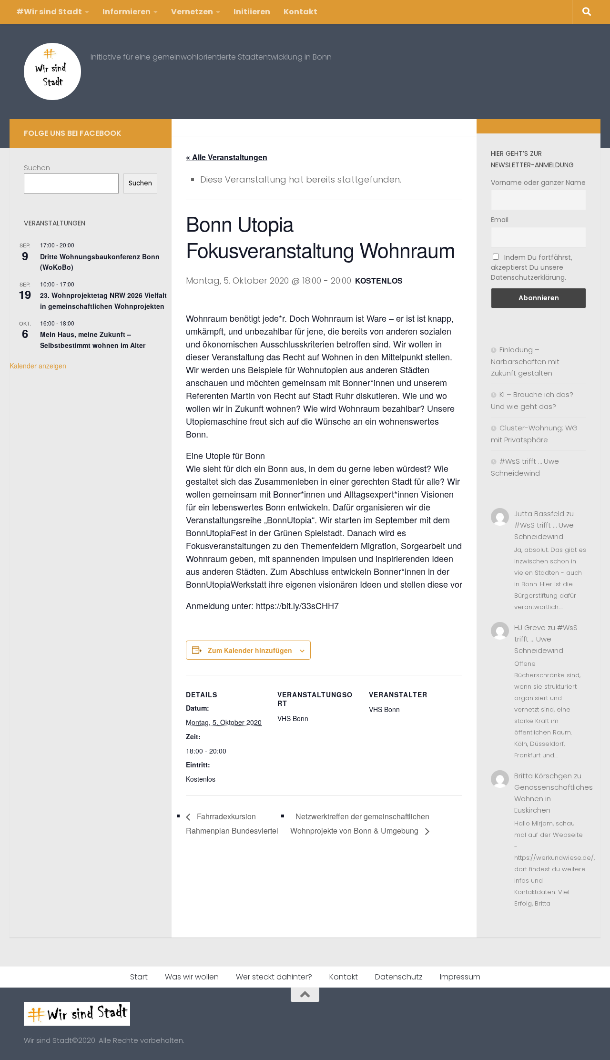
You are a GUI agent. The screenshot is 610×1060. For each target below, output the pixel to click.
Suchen (37, 168)
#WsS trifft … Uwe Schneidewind (546, 638)
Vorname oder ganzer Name (538, 182)
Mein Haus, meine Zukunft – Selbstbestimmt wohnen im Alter (92, 339)
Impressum (460, 976)
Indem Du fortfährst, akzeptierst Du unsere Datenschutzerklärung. (531, 267)
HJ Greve (530, 627)
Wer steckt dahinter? (274, 976)
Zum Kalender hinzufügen (250, 650)
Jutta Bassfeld (539, 514)
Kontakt (300, 11)
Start (139, 976)
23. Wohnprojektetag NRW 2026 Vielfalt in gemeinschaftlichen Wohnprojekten (103, 300)
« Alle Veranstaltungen (226, 157)
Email (499, 219)
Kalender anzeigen (38, 365)
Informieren (126, 11)
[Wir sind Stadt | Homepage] (52, 71)
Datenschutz (399, 976)
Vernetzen (192, 11)
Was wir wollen (192, 976)
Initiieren (252, 11)
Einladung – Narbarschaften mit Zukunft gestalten (525, 361)
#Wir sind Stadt (49, 11)
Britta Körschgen (543, 776)
